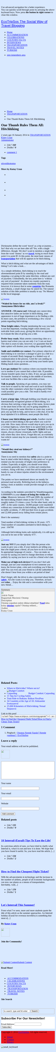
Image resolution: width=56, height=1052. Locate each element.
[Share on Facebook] (4, 674)
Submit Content (25, 962)
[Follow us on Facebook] (4, 954)
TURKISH (12, 50)
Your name (6, 783)
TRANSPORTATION (17, 45)
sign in (16, 55)
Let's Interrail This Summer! (18, 904)
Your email (6, 793)
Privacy (10, 1042)
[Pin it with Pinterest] (35, 674)
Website (4, 803)
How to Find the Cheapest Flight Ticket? (19, 719)
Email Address (8, 1024)
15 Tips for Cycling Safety (19, 696)
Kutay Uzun (7, 138)
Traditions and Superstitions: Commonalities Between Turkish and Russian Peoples (27, 183)
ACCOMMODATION (17, 35)
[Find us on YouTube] (19, 954)
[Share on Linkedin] (42, 674)
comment (12, 152)
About (10, 1037)
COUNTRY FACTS (16, 40)
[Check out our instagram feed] (27, 954)
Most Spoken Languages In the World (24, 195)
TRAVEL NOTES (15, 47)
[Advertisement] (28, 83)
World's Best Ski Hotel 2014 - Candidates (26, 190)
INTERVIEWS (14, 42)
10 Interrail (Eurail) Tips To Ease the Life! (26, 840)
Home (9, 32)
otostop (12, 163)
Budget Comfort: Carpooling (41, 693)
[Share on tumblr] (50, 674)
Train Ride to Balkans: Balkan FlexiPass (25, 698)
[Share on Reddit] (27, 674)
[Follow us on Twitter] (12, 954)
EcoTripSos (23, 1032)
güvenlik (5, 163)
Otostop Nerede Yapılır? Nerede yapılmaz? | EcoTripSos (26, 734)
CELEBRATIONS (15, 37)
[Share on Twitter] (12, 674)
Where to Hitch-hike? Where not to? (23, 688)
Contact (10, 1039)
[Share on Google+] (19, 674)
